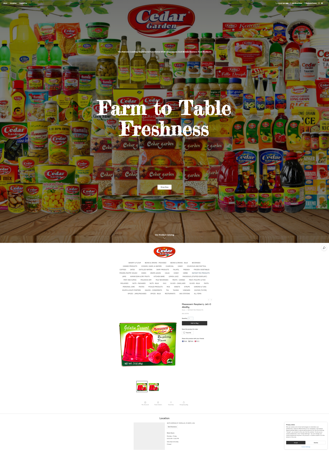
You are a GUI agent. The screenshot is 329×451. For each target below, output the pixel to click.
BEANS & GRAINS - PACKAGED (155, 263)
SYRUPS (187, 287)
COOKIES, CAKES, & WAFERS (151, 266)
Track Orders (158, 404)
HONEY (176, 273)
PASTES (141, 287)
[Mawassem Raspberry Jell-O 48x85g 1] (153, 386)
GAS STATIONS (184, 294)
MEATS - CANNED (178, 280)
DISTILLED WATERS (145, 270)
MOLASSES (124, 283)
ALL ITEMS (197, 294)
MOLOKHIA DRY (146, 280)
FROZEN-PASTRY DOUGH (128, 273)
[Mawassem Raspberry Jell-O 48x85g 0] (141, 386)
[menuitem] (209, 300)
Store (5, 3)
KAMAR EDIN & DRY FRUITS (140, 276)
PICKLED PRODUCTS (155, 287)
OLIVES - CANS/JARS (177, 283)
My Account (145, 404)
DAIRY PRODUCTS (162, 270)
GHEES (143, 273)
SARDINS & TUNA (200, 287)
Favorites (171, 404)
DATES (132, 270)
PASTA (206, 283)
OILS (164, 283)
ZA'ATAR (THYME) (200, 290)
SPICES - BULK (155, 294)
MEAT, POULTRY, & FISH (197, 280)
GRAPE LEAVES (155, 273)
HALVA (167, 273)
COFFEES (123, 270)
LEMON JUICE (173, 276)
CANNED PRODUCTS (130, 266)
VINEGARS (186, 290)
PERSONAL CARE (129, 287)
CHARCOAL (170, 266)
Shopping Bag (184, 404)
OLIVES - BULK (195, 283)
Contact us (23, 3)
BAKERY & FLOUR (135, 263)
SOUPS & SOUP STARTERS (131, 290)
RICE (168, 287)
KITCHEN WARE (159, 276)
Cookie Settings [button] (305, 447)
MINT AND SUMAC (130, 280)
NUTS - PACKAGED (139, 283)
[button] (188, 332)
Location (13, 3)
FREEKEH (186, 270)
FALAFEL (176, 270)
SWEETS (177, 287)
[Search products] (324, 247)
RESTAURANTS (170, 294)
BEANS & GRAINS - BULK (179, 263)
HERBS (185, 273)
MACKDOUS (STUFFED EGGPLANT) (195, 276)
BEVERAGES (196, 263)
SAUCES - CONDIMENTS (153, 290)
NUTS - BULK (154, 283)
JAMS (124, 276)
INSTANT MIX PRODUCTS (201, 273)
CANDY (180, 266)
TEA (167, 290)
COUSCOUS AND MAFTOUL (196, 266)
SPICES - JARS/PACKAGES (137, 294)
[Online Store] (164, 252)
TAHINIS (176, 290)
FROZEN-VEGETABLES (201, 270)
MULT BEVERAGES (162, 280)
